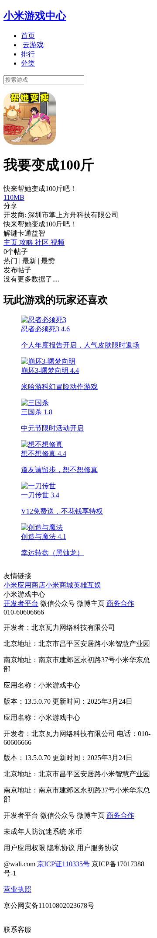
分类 (28, 63)
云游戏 (33, 45)
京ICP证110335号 (63, 864)
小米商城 (59, 585)
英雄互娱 (87, 585)
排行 (28, 54)
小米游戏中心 (34, 15)
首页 (28, 35)
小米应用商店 (24, 585)
